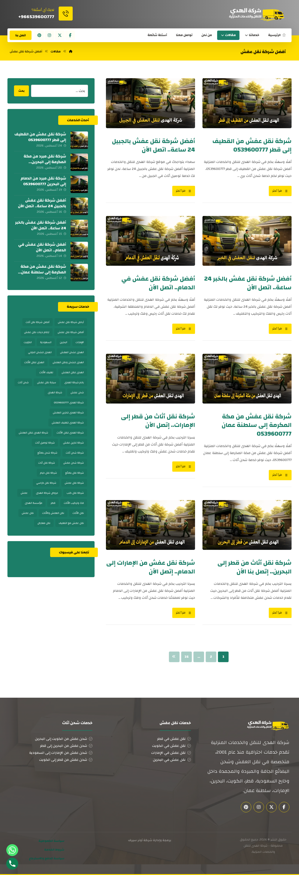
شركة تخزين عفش (73, 442)
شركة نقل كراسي (46, 482)
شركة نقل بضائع (74, 472)
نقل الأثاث (78, 513)
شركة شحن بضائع (47, 452)
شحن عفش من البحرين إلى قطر (63, 745)
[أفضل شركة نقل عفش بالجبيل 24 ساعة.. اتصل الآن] (79, 206)
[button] (70, 35)
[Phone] (12, 864)
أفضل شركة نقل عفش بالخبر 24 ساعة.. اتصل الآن (40, 225)
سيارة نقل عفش (46, 382)
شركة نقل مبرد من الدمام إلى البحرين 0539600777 (43, 181)
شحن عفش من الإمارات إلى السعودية (58, 752)
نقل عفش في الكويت (169, 745)
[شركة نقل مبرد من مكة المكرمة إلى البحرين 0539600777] (79, 162)
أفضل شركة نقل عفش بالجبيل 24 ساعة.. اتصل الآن (42, 203)
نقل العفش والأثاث (53, 513)
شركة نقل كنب (75, 492)
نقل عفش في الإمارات (168, 752)
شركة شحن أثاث (75, 452)
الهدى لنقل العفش (73, 372)
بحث (21, 91)
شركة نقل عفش (74, 482)
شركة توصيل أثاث (45, 442)
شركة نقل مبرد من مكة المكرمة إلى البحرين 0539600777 (45, 162)
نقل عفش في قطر (171, 738)
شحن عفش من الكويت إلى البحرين (61, 738)
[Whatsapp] (12, 850)
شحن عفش (77, 392)
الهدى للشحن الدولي (40, 352)
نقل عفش (28, 513)
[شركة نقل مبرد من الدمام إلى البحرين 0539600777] (79, 184)
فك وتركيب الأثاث (74, 502)
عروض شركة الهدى (47, 492)
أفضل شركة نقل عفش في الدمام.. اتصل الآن (42, 247)
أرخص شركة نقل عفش (71, 322)
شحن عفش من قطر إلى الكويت (63, 759)
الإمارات (80, 342)
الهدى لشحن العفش (72, 352)
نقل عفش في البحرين (169, 759)
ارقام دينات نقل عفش (36, 332)
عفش (24, 492)
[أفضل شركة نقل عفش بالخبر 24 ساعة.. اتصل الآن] (79, 228)
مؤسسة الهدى (33, 502)
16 (187, 656)
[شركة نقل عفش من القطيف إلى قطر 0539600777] (79, 140)
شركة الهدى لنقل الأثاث (70, 432)
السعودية (45, 342)
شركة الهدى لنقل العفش (33, 432)
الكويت (28, 342)
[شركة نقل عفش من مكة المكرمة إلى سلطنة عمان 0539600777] (79, 272)
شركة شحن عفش (73, 462)
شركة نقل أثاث (46, 462)
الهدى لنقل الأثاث (34, 362)
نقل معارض (43, 523)
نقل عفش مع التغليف (71, 523)
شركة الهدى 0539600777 (69, 402)
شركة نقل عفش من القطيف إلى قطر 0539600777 (40, 137)
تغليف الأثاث (46, 372)
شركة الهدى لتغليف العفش (68, 422)
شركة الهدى (55, 392)
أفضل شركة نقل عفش (71, 332)
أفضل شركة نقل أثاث (37, 322)
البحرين (63, 342)
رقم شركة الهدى (74, 382)
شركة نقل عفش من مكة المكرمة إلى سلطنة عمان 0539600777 (43, 272)
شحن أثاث (23, 382)
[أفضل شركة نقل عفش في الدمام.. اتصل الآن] (79, 250)
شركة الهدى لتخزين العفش (68, 412)
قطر (53, 502)
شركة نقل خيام (48, 472)
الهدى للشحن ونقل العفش (68, 362)
